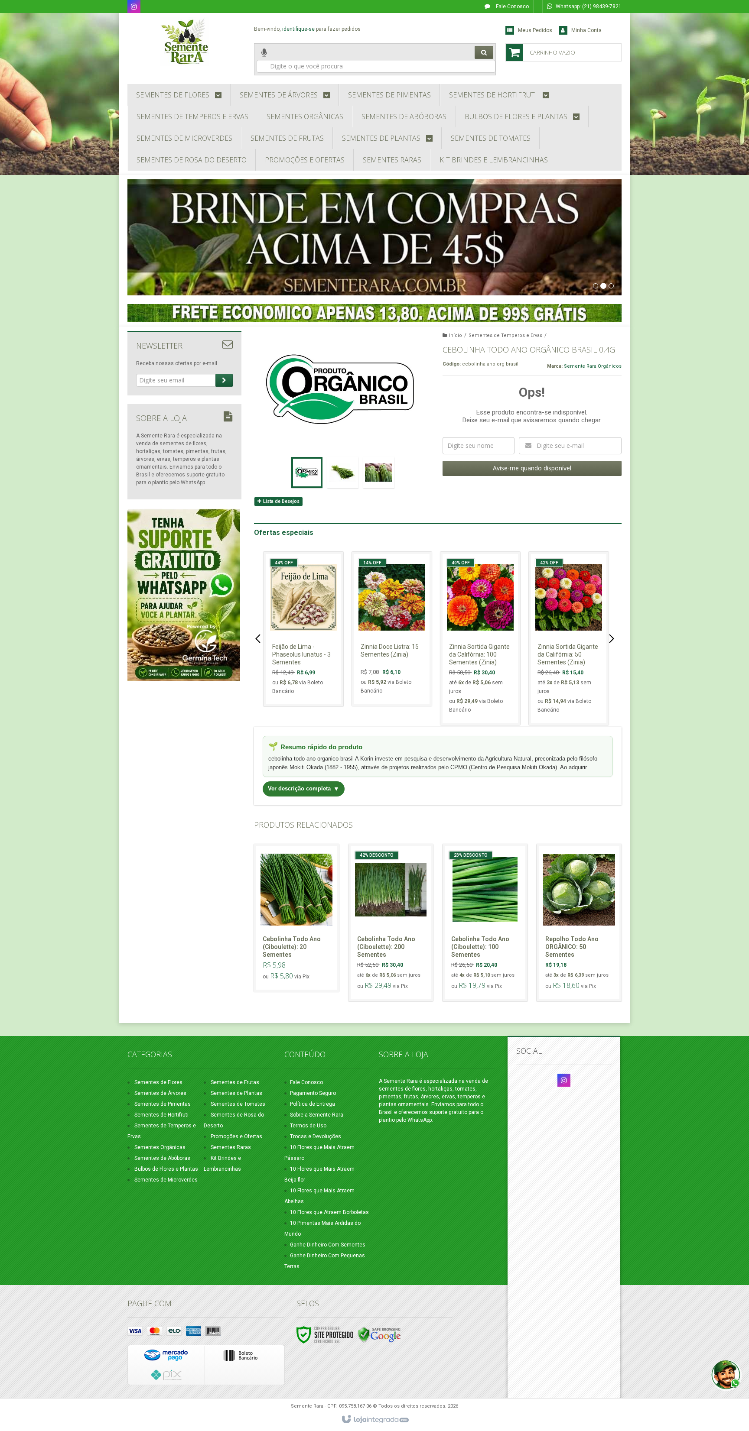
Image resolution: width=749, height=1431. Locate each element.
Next (613, 638)
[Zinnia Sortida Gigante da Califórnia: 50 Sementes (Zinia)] (568, 638)
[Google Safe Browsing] (379, 1334)
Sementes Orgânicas (160, 1147)
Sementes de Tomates (238, 1104)
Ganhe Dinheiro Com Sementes (327, 1245)
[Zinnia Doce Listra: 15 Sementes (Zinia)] (392, 629)
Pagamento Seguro (313, 1093)
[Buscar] (484, 52)
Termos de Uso (308, 1126)
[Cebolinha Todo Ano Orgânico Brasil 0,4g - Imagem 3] (378, 472)
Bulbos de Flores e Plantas (166, 1169)
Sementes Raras (231, 1147)
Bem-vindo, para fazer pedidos (307, 29)
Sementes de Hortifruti (161, 1115)
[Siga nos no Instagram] (133, 7)
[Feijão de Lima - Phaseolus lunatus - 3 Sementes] (303, 629)
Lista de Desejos (281, 501)
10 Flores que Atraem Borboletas (329, 1212)
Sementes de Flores (158, 1082)
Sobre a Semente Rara (316, 1115)
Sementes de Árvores (160, 1093)
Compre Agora (308, 663)
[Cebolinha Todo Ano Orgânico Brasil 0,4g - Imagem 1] (306, 472)
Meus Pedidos (535, 30)
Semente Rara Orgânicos (593, 366)
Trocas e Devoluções (315, 1136)
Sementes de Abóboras (162, 1158)
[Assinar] (224, 380)
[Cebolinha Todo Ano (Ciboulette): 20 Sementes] (296, 918)
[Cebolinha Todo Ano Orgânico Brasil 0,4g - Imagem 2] (342, 472)
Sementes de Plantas (236, 1093)
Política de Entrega (312, 1104)
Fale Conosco (512, 6)
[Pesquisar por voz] (264, 59)
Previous (259, 638)
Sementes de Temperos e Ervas (505, 335)
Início (455, 335)
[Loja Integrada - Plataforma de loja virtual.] (375, 1420)
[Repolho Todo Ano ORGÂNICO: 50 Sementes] (579, 922)
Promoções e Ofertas (236, 1136)
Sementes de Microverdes (166, 1180)
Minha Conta (586, 30)
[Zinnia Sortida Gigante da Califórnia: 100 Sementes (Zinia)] (480, 638)
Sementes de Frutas (235, 1082)
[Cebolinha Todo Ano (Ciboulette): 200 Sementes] (391, 922)
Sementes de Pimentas (162, 1104)
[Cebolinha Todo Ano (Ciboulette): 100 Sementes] (485, 922)
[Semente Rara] (184, 41)
